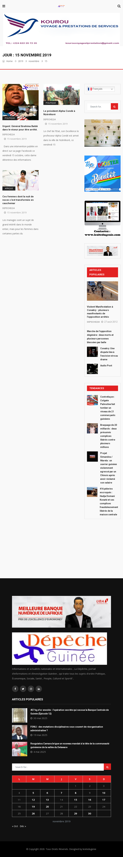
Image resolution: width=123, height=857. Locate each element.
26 (33, 813)
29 (75, 813)
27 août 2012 (111, 322)
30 (89, 813)
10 (103, 792)
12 (33, 799)
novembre (34, 61)
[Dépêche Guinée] (61, 6)
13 (47, 799)
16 (89, 799)
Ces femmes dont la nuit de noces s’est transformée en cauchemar (18, 200)
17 (103, 799)
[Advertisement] (102, 541)
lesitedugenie (89, 849)
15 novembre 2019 (17, 138)
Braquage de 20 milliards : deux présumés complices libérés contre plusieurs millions (108, 436)
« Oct (15, 826)
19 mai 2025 (40, 735)
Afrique (9, 188)
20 (47, 806)
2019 (20, 61)
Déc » (23, 826)
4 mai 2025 (39, 751)
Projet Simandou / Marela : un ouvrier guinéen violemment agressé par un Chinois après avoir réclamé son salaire (108, 468)
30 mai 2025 (40, 718)
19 (33, 806)
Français (97, 88)
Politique (10, 118)
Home (9, 61)
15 (75, 799)
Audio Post (106, 365)
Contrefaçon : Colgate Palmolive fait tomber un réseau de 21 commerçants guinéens (107, 408)
